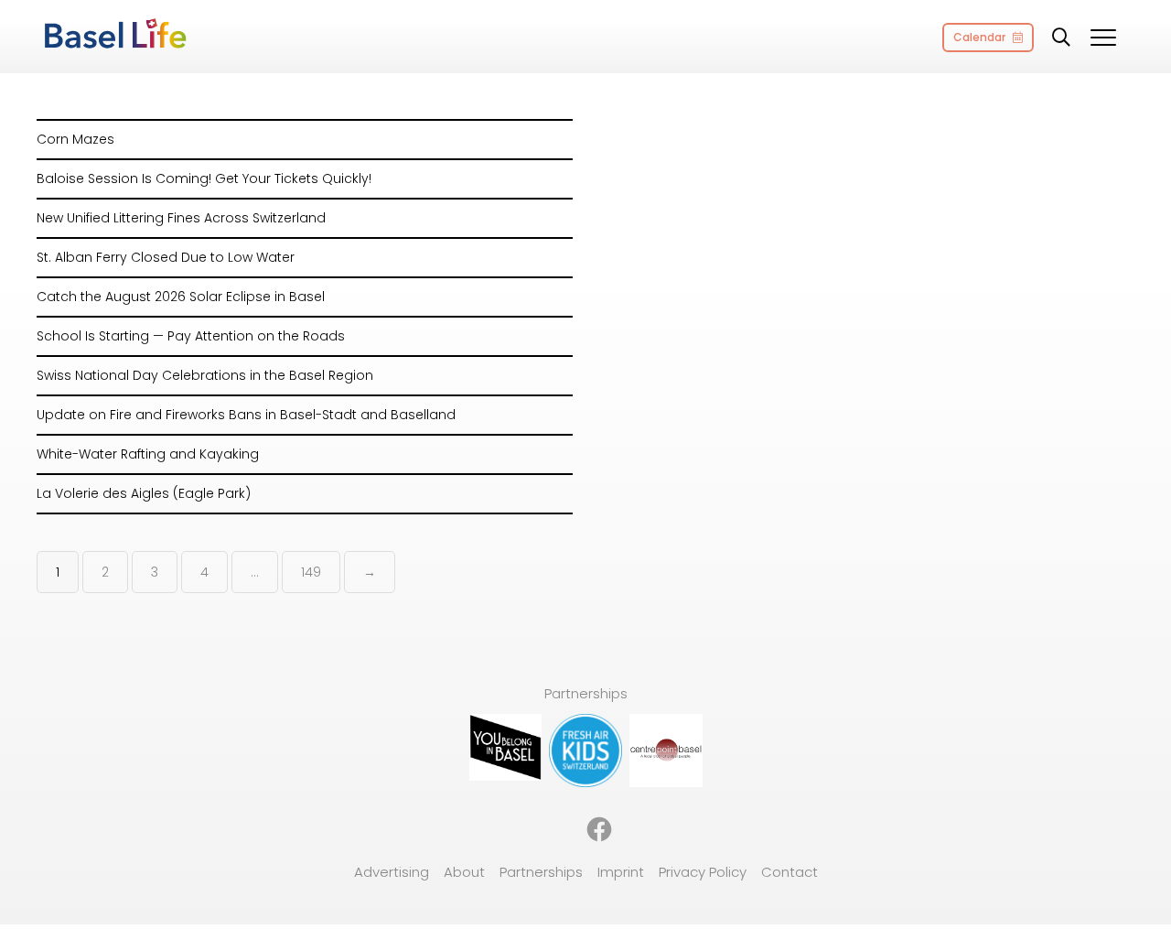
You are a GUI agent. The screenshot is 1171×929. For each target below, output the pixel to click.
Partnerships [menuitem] (541, 871)
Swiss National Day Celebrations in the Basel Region (205, 375)
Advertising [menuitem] (391, 871)
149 (311, 572)
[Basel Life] (114, 34)
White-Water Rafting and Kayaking (148, 454)
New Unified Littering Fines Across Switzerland (181, 218)
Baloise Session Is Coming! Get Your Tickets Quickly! (204, 178)
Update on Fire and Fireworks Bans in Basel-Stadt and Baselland (246, 414)
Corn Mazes (75, 139)
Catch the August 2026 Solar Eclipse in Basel (181, 296)
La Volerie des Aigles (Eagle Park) (144, 493)
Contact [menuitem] (789, 871)
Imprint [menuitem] (620, 871)
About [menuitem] (464, 871)
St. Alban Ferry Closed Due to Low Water (166, 257)
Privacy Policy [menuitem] (703, 871)
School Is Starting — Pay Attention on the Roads (191, 336)
